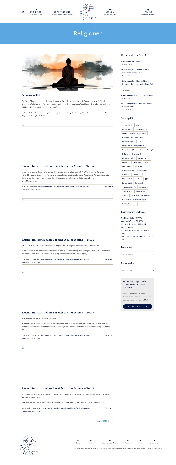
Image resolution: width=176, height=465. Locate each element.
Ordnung (78, 113)
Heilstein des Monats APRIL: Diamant (136, 230)
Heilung (126, 154)
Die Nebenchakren (128, 218)
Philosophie (85, 113)
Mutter (138, 166)
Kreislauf (126, 162)
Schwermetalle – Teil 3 (131, 61)
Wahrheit (47, 116)
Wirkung (38, 190)
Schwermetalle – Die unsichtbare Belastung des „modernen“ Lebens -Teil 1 (137, 84)
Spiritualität (50, 113)
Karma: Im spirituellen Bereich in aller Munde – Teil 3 (58, 312)
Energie (139, 137)
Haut (139, 150)
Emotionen (127, 137)
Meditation (127, 166)
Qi (146, 179)
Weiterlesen (109, 113)
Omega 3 (126, 175)
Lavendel (137, 162)
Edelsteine (141, 133)
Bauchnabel (127, 129)
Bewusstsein (63, 113)
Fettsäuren (127, 146)
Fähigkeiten (71, 113)
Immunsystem (128, 158)
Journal (43, 113)
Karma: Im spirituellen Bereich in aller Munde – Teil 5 (58, 166)
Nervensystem (143, 170)
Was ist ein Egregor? (129, 221)
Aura (138, 125)
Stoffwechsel (141, 191)
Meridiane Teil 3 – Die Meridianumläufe (136, 236)
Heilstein (149, 150)
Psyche (138, 179)
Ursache (32, 190)
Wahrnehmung (139, 199)
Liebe (147, 162)
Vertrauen (145, 195)
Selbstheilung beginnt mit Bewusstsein (137, 95)
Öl (134, 204)
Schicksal (86, 186)
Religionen (25, 116)
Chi (124, 133)
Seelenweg (32, 116)
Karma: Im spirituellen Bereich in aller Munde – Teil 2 (58, 388)
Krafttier (142, 158)
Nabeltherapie (128, 170)
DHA (132, 133)
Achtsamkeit (127, 125)
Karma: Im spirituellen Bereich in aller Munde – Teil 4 (58, 239)
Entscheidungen (70, 186)
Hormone (136, 154)
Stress (125, 195)
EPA (140, 141)
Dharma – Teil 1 (32, 95)
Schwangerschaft (129, 187)
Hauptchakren (128, 150)
